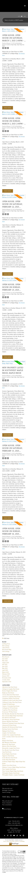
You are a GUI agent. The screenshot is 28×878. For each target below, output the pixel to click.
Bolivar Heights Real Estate (10, 609)
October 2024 (6, 680)
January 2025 (5, 676)
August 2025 (5, 662)
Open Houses (5, 647)
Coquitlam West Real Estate (7, 615)
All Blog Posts (6, 644)
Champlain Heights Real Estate (7, 611)
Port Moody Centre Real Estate (10, 750)
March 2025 (5, 672)
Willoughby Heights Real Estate (7, 634)
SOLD (25, 16)
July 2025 (4, 664)
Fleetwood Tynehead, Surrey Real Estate (13, 723)
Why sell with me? (7, 801)
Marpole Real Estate (19, 624)
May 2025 (5, 668)
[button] (4, 835)
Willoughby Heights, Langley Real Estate (13, 775)
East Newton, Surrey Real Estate (19, 617)
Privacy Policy (6, 841)
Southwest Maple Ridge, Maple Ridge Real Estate (13, 45)
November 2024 (6, 678)
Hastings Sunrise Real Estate (10, 621)
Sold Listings (5, 651)
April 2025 (5, 670)
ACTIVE (19, 16)
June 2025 (5, 666)
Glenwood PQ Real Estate (9, 620)
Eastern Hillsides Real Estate (8, 619)
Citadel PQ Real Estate (22, 612)
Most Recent (5, 657)
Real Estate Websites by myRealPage (17, 841)
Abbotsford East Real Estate (11, 607)
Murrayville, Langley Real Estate (10, 626)
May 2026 (5, 661)
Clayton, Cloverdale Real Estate (8, 614)
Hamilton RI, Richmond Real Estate (12, 727)
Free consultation (7, 805)
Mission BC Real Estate (14, 625)
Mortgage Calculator (7, 790)
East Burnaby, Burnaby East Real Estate (12, 714)
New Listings (5, 646)
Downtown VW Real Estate (17, 615)
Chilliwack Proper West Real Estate (11, 612)
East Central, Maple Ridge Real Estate (12, 716)
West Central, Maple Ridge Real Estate (16, 633)
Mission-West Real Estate (9, 746)
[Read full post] (14, 31)
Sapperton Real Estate (8, 756)
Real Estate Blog (6, 649)
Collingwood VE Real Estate (19, 614)
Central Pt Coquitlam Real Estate (19, 610)
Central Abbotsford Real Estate (7, 610)
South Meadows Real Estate (11, 629)
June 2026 (5, 659)
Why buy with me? (7, 788)
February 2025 (6, 674)
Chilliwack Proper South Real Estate (12, 700)
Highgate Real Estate (19, 621)
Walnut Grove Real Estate (9, 765)
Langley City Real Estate (6, 622)
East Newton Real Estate (9, 617)
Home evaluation (6, 803)
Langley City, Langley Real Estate (17, 622)
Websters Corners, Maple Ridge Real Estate (14, 631)
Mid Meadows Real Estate (9, 742)
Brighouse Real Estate (19, 609)
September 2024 (6, 681)
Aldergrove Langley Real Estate (10, 689)
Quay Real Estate (8, 628)
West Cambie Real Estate (9, 769)
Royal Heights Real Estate (16, 628)
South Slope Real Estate (21, 629)
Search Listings (6, 792)
